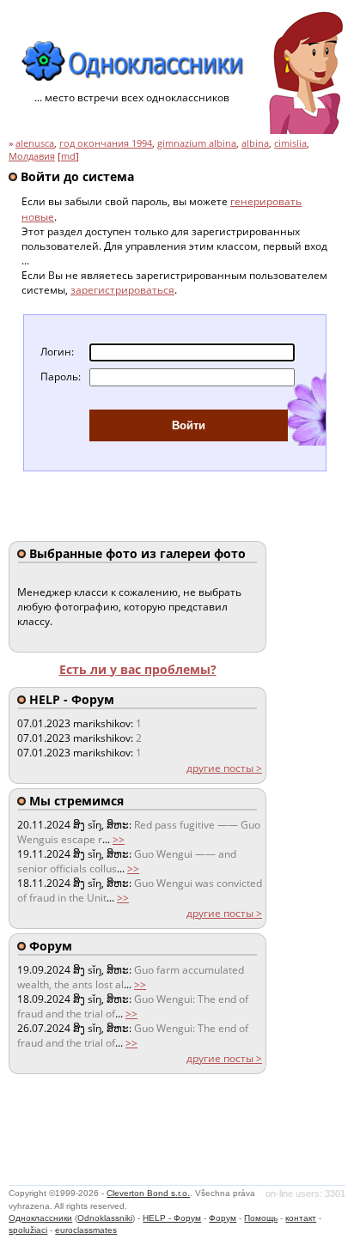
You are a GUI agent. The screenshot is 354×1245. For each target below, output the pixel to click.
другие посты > (224, 768)
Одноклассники (40, 1218)
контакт (300, 1218)
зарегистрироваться (122, 289)
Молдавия (32, 156)
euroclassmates (86, 1230)
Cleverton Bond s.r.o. (148, 1193)
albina (255, 143)
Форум (222, 1218)
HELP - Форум (172, 1218)
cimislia (290, 143)
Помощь (261, 1218)
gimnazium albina (196, 143)
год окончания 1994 (105, 143)
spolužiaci (28, 1230)
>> (119, 839)
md (68, 156)
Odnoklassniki (104, 1218)
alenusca (34, 143)
